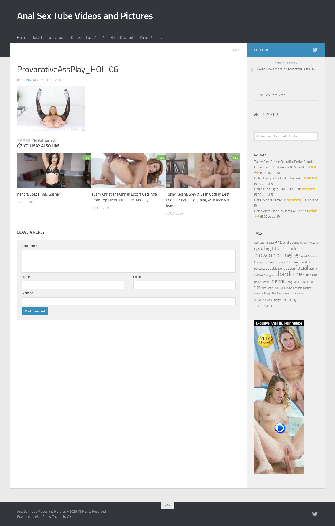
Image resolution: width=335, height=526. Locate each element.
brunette (287, 255)
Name (27, 277)
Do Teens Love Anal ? (87, 37)
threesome (265, 305)
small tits (289, 293)
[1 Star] (18, 140)
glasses (273, 275)
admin (26, 80)
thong (292, 300)
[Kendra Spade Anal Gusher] (54, 170)
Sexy (279, 293)
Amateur (269, 242)
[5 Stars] (29, 140)
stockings (263, 299)
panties (307, 287)
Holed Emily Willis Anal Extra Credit (278, 178)
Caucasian (312, 256)
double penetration (281, 268)
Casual (303, 256)
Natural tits (281, 287)
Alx (69, 517)
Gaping (313, 268)
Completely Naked (264, 262)
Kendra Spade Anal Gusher (38, 194)
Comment (29, 246)
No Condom (295, 287)
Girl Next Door (261, 275)
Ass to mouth (310, 242)
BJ (281, 249)
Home (21, 37)
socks (300, 293)
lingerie (277, 281)
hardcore (290, 274)
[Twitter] (315, 50)
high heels (310, 275)
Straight (277, 300)
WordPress (43, 517)
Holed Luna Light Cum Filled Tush (277, 189)
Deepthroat (300, 262)
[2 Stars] (21, 140)
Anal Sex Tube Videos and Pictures (85, 16)
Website (27, 293)
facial (302, 267)
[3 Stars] (24, 140)
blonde (290, 248)
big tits (271, 248)
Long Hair (291, 282)
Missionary (267, 287)
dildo (310, 262)
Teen (285, 300)
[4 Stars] (26, 140)
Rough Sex (270, 293)
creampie (281, 262)
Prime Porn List (151, 37)
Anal (279, 242)
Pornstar (258, 293)
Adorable (259, 242)
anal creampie (292, 243)
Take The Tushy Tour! (48, 37)
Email (138, 277)
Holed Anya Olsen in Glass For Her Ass (281, 211)
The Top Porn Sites (271, 95)
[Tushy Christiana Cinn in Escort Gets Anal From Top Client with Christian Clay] (128, 170)
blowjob (265, 255)
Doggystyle (260, 268)
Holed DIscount (122, 37)
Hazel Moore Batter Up (270, 200)
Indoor (265, 282)
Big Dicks (258, 249)
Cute (289, 262)
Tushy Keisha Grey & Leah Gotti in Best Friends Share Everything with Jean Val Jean (197, 200)
